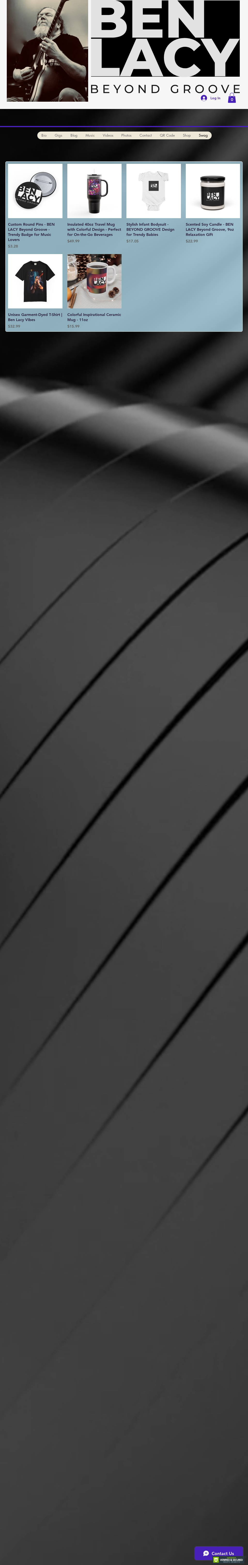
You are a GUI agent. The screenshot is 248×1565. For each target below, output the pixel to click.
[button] (232, 98)
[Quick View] (35, 191)
